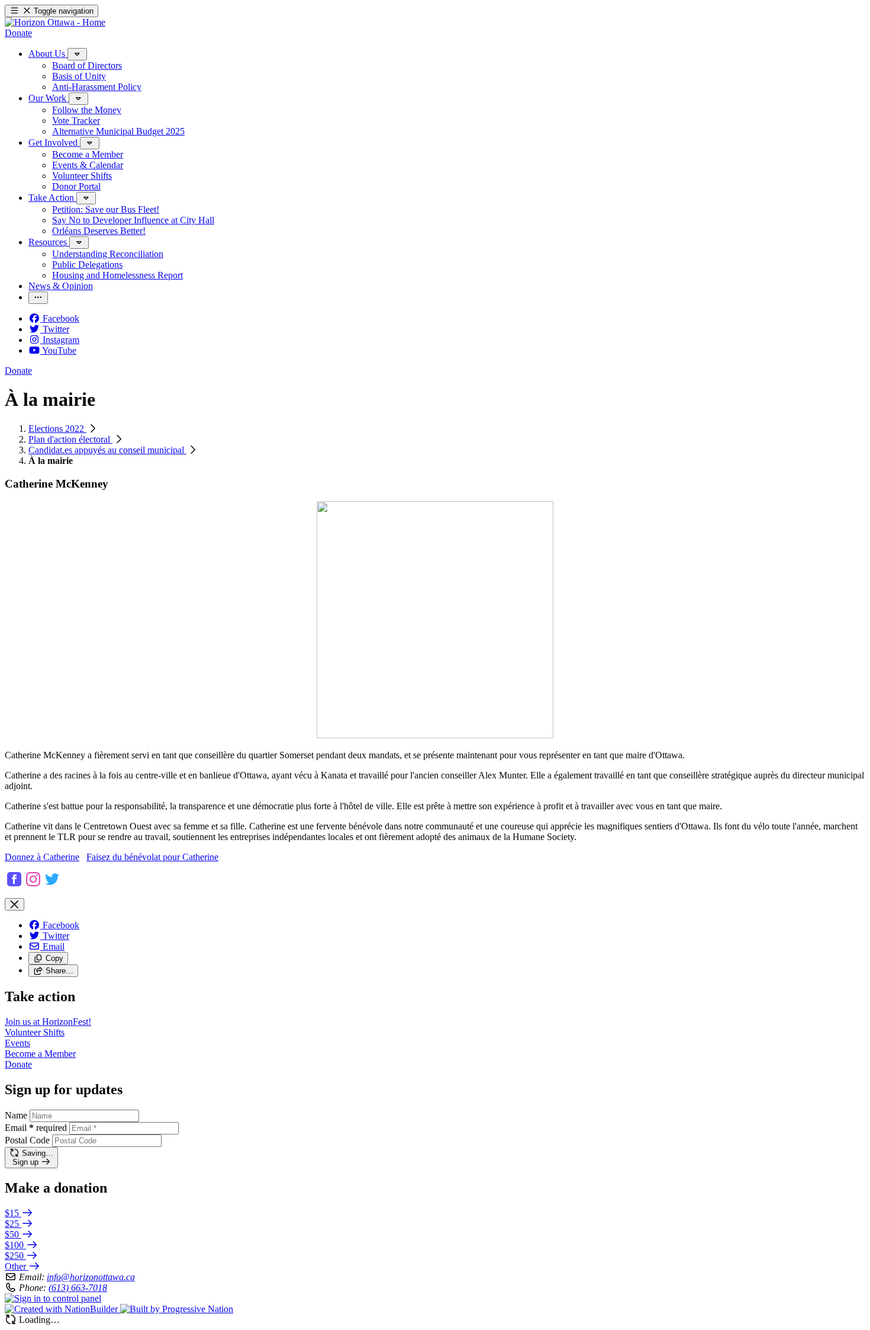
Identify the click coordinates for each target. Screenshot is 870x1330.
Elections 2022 (57, 429)
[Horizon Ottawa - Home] (55, 22)
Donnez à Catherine (42, 857)
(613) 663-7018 (78, 1288)
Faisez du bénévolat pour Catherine (152, 857)
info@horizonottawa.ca (91, 1277)
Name (16, 1115)
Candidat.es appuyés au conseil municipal (107, 450)
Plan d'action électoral (70, 439)
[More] (77, 54)
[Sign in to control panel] (53, 1298)
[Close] (14, 904)
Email (36, 1128)
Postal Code (27, 1140)
